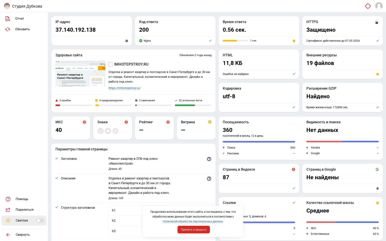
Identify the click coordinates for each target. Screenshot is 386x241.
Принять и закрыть (194, 229)
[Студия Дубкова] (7, 6)
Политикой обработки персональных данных (193, 221)
